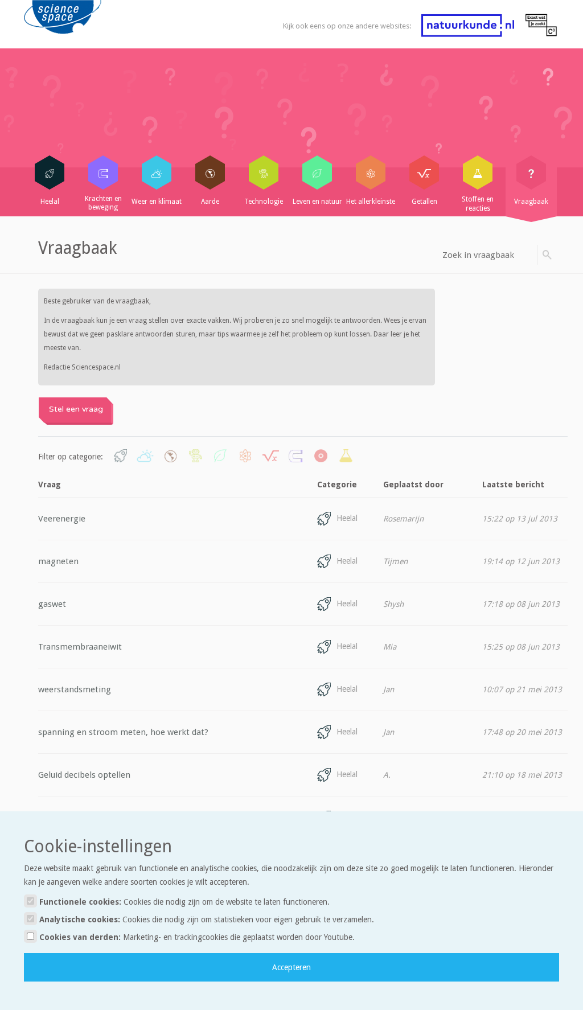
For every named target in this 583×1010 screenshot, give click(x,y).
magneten (58, 561)
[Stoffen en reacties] (477, 172)
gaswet (52, 604)
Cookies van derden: (196, 937)
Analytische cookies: (205, 919)
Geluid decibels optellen (84, 775)
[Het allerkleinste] (370, 172)
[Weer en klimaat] (156, 172)
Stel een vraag (76, 409)
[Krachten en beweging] (103, 172)
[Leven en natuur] (317, 172)
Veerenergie (61, 519)
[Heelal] (49, 172)
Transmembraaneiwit (80, 647)
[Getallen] (424, 172)
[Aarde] (210, 172)
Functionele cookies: (183, 901)
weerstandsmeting (74, 689)
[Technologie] (263, 172)
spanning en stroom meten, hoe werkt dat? (123, 732)
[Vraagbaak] (531, 172)
